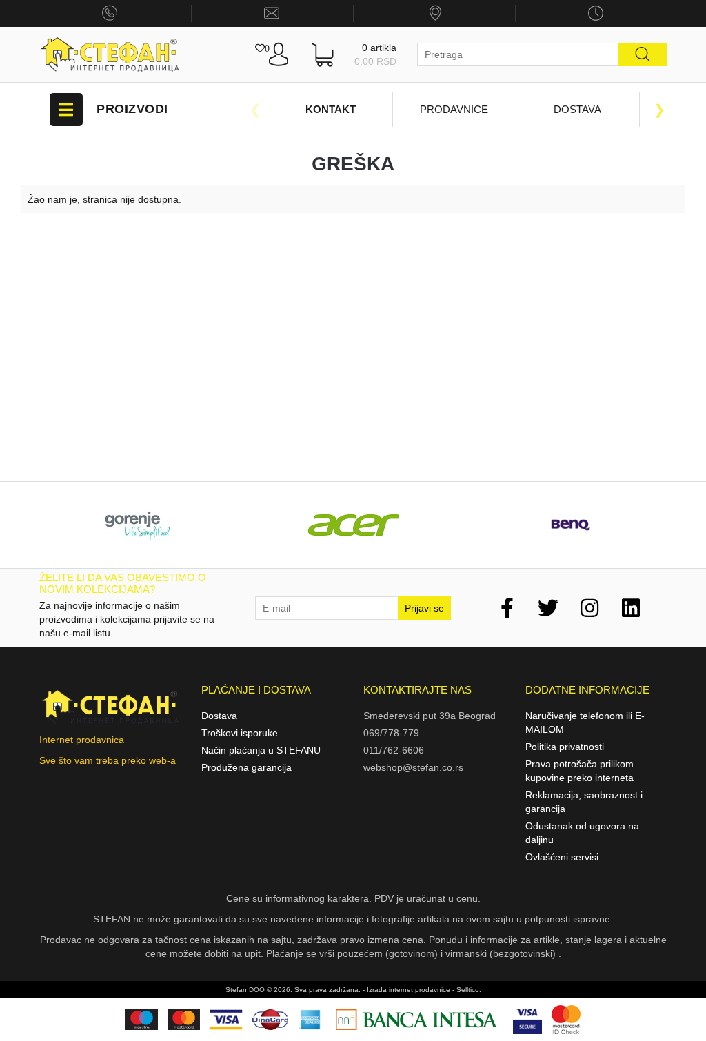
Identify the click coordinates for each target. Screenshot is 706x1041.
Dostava (577, 109)
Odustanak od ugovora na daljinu (582, 832)
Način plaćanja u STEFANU (261, 750)
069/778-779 (391, 732)
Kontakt (330, 109)
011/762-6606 (393, 750)
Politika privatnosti (564, 746)
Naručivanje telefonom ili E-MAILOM (585, 722)
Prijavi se (424, 608)
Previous (255, 110)
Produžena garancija (246, 767)
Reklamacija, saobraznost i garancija (584, 801)
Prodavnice (454, 109)
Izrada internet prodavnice (408, 989)
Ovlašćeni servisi (561, 856)
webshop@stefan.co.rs (413, 767)
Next (660, 110)
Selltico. (468, 989)
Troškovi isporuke (239, 732)
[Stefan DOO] (110, 55)
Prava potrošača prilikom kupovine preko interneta (579, 770)
